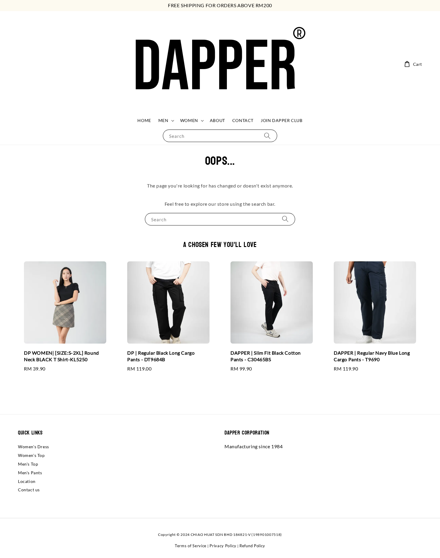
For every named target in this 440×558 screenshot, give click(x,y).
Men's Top (28, 463)
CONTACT (243, 120)
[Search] (267, 135)
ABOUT (217, 120)
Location (27, 481)
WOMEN (189, 120)
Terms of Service (191, 545)
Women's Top (31, 455)
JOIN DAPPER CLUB (282, 120)
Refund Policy (252, 545)
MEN (163, 120)
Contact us (29, 489)
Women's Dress (33, 446)
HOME (144, 120)
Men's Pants (30, 472)
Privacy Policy (223, 545)
